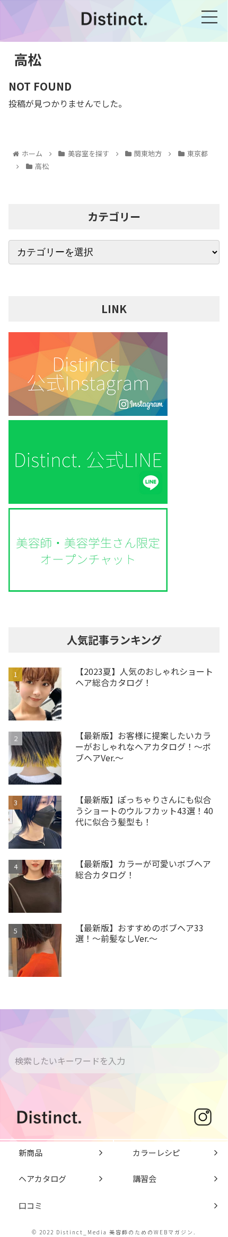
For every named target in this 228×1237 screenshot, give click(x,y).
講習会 (144, 1178)
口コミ (30, 1205)
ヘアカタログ (42, 1178)
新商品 (30, 1152)
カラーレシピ (156, 1152)
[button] (210, 1061)
